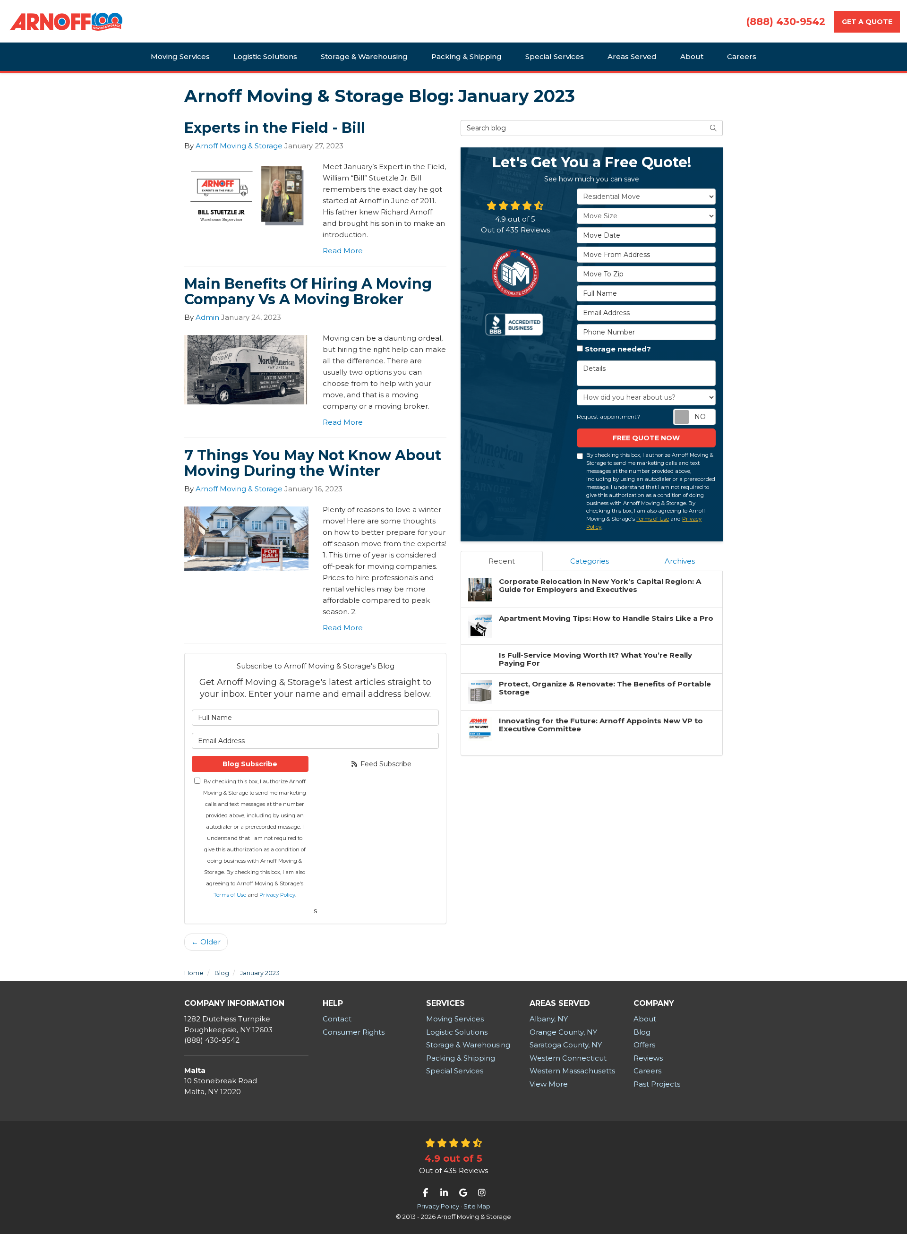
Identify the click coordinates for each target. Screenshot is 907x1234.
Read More (343, 250)
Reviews (648, 1058)
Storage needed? (618, 348)
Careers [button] (741, 56)
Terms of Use (230, 894)
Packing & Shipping (460, 1058)
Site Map (476, 1206)
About (644, 1018)
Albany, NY (549, 1018)
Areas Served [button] (632, 56)
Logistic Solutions (457, 1032)
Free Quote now (646, 438)
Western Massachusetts (572, 1070)
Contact (337, 1018)
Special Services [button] (554, 56)
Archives (680, 561)
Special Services (454, 1070)
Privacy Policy (277, 894)
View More (549, 1084)
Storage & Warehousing (468, 1044)
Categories (589, 561)
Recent (501, 561)
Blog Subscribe (249, 764)
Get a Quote (867, 21)
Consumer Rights (354, 1032)
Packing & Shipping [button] (466, 56)
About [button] (691, 56)
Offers (644, 1044)
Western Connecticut (568, 1058)
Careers (647, 1070)
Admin (207, 317)
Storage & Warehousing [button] (364, 56)
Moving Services (455, 1018)
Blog (641, 1032)
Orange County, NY (563, 1032)
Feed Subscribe (385, 764)
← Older (206, 941)
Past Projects (656, 1084)
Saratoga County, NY (566, 1044)
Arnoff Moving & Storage (239, 145)
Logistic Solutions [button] (265, 56)
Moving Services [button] (180, 56)
